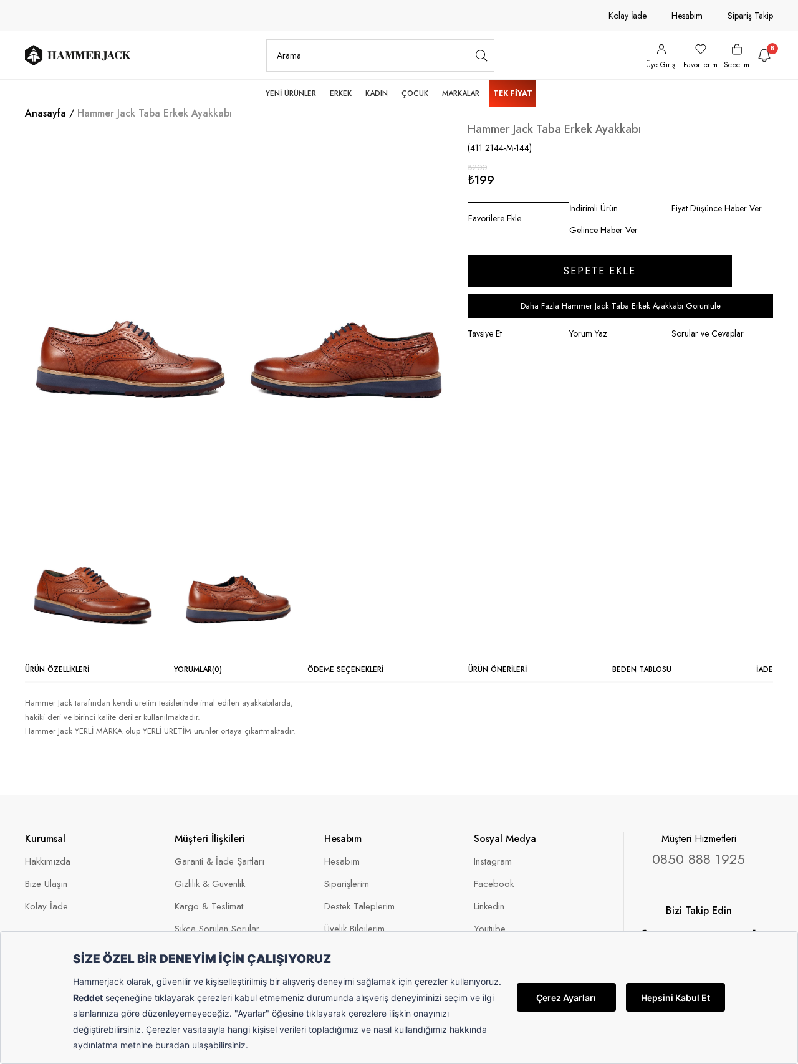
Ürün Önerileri (497, 669)
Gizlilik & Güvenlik (210, 884)
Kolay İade (627, 15)
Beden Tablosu (641, 669)
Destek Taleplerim (359, 906)
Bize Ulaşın (46, 884)
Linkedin (489, 906)
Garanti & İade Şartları (219, 861)
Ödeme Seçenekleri (345, 669)
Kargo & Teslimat (209, 906)
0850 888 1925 (698, 859)
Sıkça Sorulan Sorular (217, 929)
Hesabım (687, 15)
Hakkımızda (47, 861)
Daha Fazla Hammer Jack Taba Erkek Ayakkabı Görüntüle (621, 306)
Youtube (490, 929)
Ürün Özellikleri (57, 669)
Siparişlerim (346, 884)
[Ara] (481, 55)
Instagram (493, 861)
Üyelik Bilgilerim (354, 929)
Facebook (494, 884)
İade (764, 669)
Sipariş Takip (750, 15)
